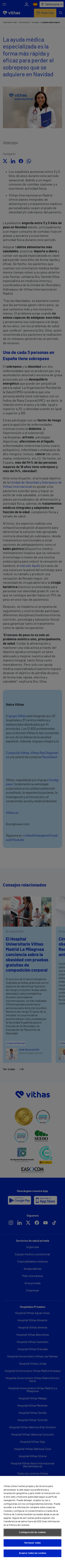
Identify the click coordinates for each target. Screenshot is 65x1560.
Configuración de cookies (32, 1532)
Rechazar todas (32, 1543)
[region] (32, 1518)
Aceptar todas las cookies (32, 1553)
